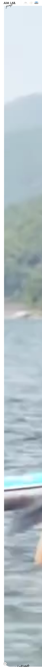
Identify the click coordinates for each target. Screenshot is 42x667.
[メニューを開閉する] (5, 663)
